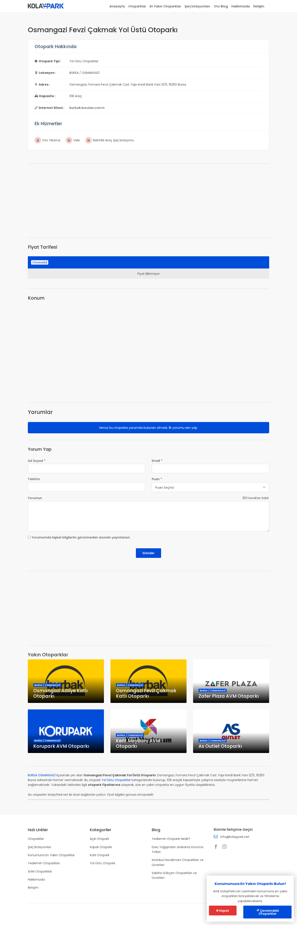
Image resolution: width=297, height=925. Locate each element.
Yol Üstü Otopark (102, 863)
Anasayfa (117, 6)
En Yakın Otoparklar (165, 6)
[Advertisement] (148, 200)
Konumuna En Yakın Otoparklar (51, 855)
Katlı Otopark (99, 855)
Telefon (34, 479)
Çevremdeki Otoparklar (269, 912)
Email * (157, 461)
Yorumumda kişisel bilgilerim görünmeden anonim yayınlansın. (81, 537)
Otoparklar (137, 6)
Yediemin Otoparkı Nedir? (171, 839)
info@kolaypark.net (234, 837)
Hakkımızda (240, 6)
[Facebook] (217, 847)
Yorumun (35, 498)
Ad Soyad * (36, 461)
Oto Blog (221, 6)
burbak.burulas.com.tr (87, 108)
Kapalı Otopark (101, 847)
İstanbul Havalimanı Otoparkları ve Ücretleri (178, 862)
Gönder (148, 553)
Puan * (157, 479)
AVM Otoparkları (40, 871)
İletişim (258, 6)
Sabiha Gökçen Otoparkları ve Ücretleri (174, 875)
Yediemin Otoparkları (44, 863)
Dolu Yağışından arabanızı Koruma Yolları (177, 849)
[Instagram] (225, 847)
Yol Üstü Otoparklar (116, 780)
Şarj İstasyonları (197, 6)
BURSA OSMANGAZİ (41, 775)
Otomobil (39, 262)
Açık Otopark (99, 839)
